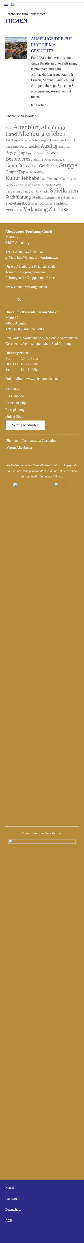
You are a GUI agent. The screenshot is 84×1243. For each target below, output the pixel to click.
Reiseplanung (15, 410)
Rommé (48, 184)
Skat (31, 191)
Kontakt (10, 1187)
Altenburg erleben (42, 133)
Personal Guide (58, 178)
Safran (58, 184)
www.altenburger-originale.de (26, 287)
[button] (6, 5)
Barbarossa (64, 147)
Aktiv (8, 128)
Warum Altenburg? (18, 447)
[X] (19, 299)
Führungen (58, 159)
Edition (40, 153)
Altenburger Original (18, 140)
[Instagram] (29, 299)
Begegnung (15, 152)
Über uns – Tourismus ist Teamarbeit (31, 440)
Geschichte (48, 165)
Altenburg (26, 126)
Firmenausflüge (16, 403)
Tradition (61, 203)
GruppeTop (15, 172)
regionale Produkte (31, 184)
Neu (44, 179)
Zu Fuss (59, 209)
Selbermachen (16, 191)
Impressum (12, 1198)
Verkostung (35, 209)
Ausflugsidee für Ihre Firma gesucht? (52, 44)
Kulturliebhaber (23, 178)
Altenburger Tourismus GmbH (53, 140)
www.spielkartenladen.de (43, 379)
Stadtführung (18, 197)
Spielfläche (42, 191)
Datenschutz (13, 1209)
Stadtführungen (44, 197)
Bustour (31, 153)
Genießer (15, 165)
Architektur (30, 146)
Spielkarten (64, 190)
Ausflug (49, 146)
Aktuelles (12, 389)
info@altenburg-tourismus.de (37, 257)
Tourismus (45, 203)
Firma (47, 159)
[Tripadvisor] (38, 299)
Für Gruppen (14, 396)
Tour (34, 203)
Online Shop (14, 416)
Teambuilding (66, 197)
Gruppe (67, 165)
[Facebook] (9, 299)
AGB (8, 1220)
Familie (37, 159)
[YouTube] (74, 1233)
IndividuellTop (35, 172)
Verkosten (13, 209)
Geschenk (32, 166)
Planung (14, 185)
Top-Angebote (17, 203)
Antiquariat (12, 146)
